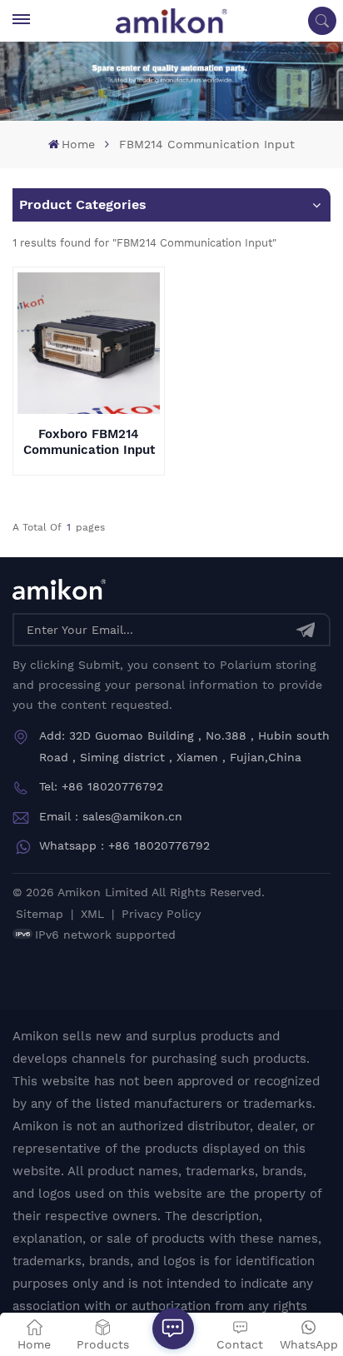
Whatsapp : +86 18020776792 (124, 845)
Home (78, 144)
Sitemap (39, 913)
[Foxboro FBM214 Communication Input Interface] (88, 343)
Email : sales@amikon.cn (110, 816)
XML (92, 913)
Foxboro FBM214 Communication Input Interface (89, 442)
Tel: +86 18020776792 (101, 786)
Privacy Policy (161, 913)
